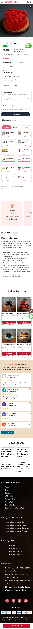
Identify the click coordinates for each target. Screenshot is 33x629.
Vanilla (16, 85)
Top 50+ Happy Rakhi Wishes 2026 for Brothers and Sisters (18, 569)
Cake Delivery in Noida (12, 548)
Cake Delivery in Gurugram (14, 551)
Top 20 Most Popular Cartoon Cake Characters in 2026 (16, 576)
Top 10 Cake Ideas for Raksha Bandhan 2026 (18, 582)
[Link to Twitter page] (13, 601)
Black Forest (7, 76)
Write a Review (7, 432)
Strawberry (7, 85)
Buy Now (9, 322)
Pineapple (19, 81)
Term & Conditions (11, 505)
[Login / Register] (28, 2)
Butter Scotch (17, 76)
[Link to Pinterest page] (19, 601)
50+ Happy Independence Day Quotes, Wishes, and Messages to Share (17, 588)
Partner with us (10, 499)
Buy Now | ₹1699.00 (16, 626)
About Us (8, 487)
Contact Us (8, 493)
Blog (6, 490)
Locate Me (16, 114)
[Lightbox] (30, 7)
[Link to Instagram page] (26, 601)
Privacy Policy (9, 502)
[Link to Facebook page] (7, 601)
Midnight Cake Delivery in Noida (15, 525)
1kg (5, 66)
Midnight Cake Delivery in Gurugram (17, 528)
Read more (6, 58)
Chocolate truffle (8, 81)
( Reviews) (10, 46)
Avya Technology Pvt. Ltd (23, 620)
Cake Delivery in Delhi (12, 545)
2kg (11, 66)
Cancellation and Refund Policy (15, 508)
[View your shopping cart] (31, 2)
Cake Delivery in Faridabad (13, 554)
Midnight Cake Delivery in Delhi (15, 522)
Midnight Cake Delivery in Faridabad (16, 531)
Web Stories (9, 496)
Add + (8, 136)
